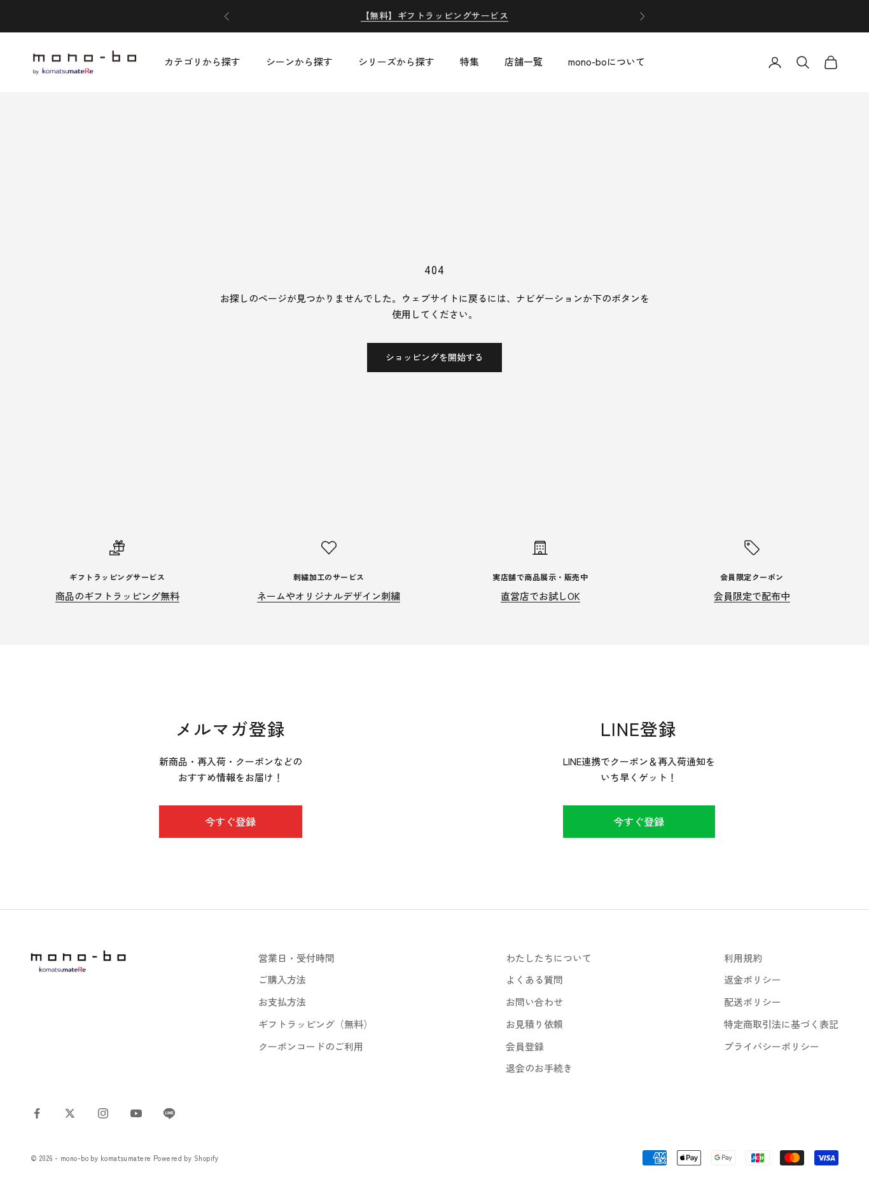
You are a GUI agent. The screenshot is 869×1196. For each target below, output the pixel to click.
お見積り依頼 (534, 1024)
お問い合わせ (534, 1001)
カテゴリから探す (202, 62)
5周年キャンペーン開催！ (434, 16)
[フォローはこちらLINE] (169, 1113)
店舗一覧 (523, 62)
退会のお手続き (539, 1067)
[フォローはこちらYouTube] (136, 1113)
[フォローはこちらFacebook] (37, 1113)
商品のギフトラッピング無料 (117, 595)
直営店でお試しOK (540, 595)
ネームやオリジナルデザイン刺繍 (328, 595)
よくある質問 (534, 979)
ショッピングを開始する (434, 357)
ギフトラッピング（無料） (315, 1024)
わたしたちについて (549, 957)
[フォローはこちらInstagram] (103, 1113)
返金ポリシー (752, 979)
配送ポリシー (752, 1001)
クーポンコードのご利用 (310, 1046)
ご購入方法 (282, 979)
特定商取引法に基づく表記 (781, 1024)
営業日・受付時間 (296, 957)
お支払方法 (282, 1001)
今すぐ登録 (230, 821)
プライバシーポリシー (771, 1046)
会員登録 (525, 1046)
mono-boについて (606, 62)
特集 (469, 62)
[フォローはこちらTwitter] (70, 1113)
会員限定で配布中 (752, 595)
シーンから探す (299, 62)
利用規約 (743, 957)
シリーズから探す (396, 62)
